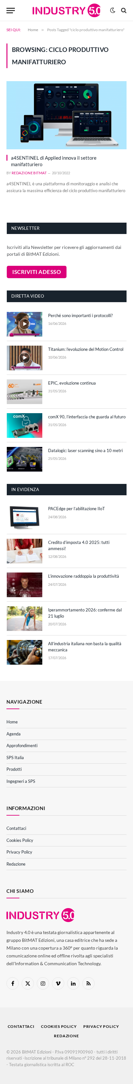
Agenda (13, 733)
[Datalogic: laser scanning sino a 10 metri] (24, 459)
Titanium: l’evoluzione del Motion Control (85, 349)
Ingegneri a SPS (20, 781)
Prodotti (14, 769)
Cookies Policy (19, 840)
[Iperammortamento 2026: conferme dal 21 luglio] (24, 618)
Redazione (16, 864)
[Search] (123, 10)
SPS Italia (15, 757)
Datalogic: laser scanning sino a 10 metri (85, 450)
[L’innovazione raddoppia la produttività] (24, 585)
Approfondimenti (21, 745)
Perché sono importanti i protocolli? (80, 315)
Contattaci (16, 828)
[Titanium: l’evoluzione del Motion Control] (24, 358)
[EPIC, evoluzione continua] (24, 391)
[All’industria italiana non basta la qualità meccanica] (24, 652)
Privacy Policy (19, 852)
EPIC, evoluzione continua (72, 383)
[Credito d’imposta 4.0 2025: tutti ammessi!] (24, 551)
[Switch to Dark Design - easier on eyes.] (112, 10)
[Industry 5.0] (67, 10)
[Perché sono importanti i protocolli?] (24, 324)
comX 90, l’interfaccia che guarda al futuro (87, 416)
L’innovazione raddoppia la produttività (83, 576)
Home (12, 721)
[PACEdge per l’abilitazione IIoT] (24, 517)
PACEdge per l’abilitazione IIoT (76, 508)
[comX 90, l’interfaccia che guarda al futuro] (24, 425)
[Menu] (10, 10)
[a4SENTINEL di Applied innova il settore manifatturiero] (66, 115)
